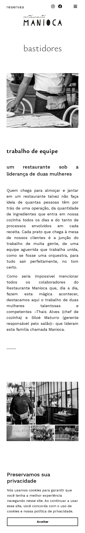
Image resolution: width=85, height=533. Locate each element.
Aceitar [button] (42, 521)
